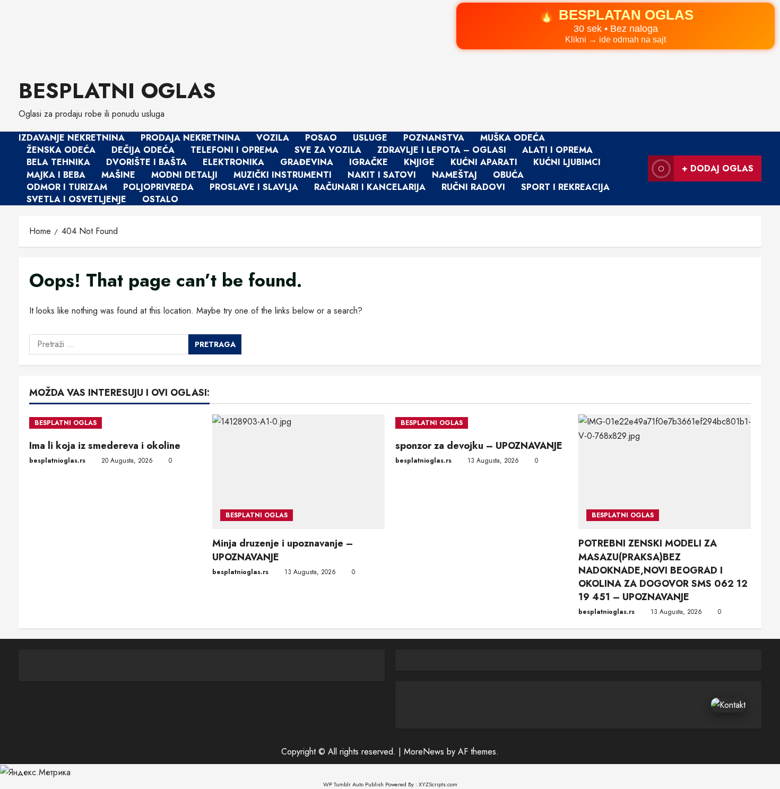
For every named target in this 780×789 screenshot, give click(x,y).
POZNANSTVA (433, 138)
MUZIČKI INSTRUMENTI (282, 175)
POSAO (321, 138)
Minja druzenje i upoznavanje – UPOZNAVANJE (282, 549)
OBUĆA (508, 175)
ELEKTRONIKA (233, 163)
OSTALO (160, 199)
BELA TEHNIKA (58, 163)
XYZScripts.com (438, 784)
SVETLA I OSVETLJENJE (76, 199)
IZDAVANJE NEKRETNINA (72, 138)
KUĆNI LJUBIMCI (567, 163)
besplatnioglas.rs (57, 460)
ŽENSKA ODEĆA (61, 150)
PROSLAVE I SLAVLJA (254, 187)
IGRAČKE (368, 163)
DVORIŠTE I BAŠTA (146, 163)
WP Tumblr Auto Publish (353, 784)
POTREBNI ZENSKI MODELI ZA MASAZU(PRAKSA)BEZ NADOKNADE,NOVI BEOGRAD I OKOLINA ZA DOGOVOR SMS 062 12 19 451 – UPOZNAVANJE (663, 570)
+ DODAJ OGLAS (717, 168)
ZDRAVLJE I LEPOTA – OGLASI (441, 150)
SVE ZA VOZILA (327, 150)
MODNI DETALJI (184, 175)
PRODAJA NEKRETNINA (190, 138)
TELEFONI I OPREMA (234, 150)
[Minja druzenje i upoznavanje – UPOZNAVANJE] (298, 472)
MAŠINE (118, 175)
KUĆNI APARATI (483, 163)
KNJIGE (419, 163)
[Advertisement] (318, 32)
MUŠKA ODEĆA (512, 138)
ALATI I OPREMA (557, 150)
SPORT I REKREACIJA (565, 187)
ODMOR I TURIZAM (67, 187)
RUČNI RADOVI (473, 187)
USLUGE (370, 138)
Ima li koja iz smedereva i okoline (104, 446)
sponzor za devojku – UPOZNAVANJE (478, 446)
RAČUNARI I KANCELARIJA (370, 187)
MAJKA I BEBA (56, 175)
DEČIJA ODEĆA (143, 150)
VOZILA (272, 138)
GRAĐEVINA (306, 163)
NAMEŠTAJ (454, 175)
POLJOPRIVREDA (158, 187)
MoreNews (424, 751)
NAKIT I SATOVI (382, 175)
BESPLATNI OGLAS (117, 90)
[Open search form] (637, 169)
